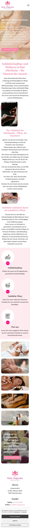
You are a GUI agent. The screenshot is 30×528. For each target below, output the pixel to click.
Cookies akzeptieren (15, 516)
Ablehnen (15, 520)
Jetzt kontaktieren (10, 49)
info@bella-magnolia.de (17, 505)
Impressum (24, 512)
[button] (28, 5)
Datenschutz (17, 512)
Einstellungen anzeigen (15, 525)
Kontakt (15, 417)
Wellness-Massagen (15, 383)
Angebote (15, 400)
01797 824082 (18, 502)
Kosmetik (15, 348)
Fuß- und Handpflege (15, 366)
